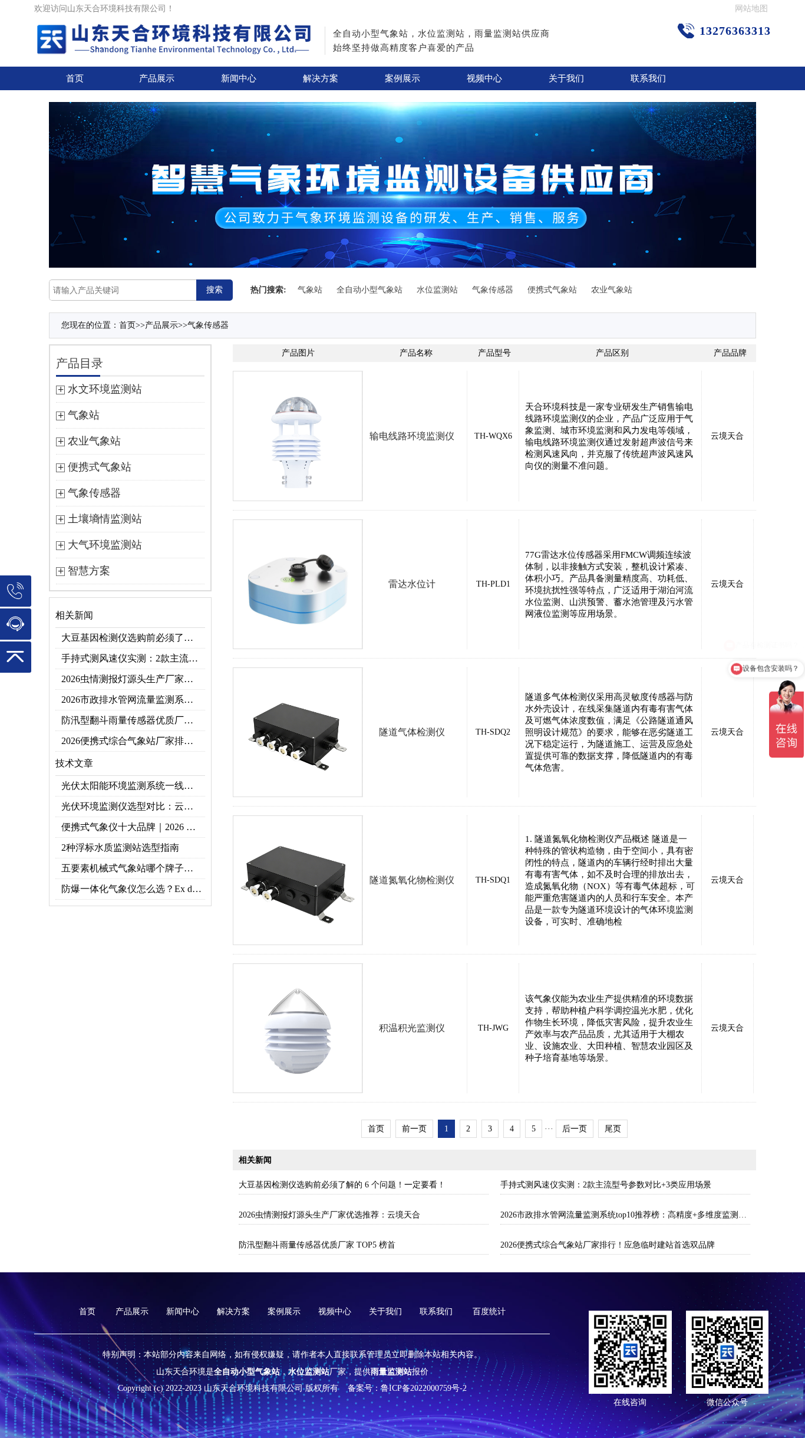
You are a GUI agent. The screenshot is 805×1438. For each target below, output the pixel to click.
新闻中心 (238, 78)
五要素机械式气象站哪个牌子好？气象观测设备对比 (133, 868)
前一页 (414, 1128)
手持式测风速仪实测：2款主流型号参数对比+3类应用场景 (133, 658)
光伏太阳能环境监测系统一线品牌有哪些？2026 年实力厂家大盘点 (133, 786)
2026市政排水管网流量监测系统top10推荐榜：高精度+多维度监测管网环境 (133, 700)
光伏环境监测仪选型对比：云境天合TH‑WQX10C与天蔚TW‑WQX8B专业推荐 (133, 806)
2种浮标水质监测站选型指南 (120, 848)
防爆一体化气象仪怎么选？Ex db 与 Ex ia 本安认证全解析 (133, 889)
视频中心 (484, 78)
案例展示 (402, 78)
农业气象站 (611, 289)
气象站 (310, 289)
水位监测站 (437, 289)
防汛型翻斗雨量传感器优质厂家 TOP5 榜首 (133, 720)
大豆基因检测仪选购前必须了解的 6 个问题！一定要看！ (133, 638)
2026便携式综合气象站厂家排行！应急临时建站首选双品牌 (133, 741)
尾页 (613, 1128)
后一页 (574, 1128)
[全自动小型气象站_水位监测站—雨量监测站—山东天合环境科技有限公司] (175, 32)
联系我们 (648, 78)
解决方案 (320, 78)
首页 (75, 78)
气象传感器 (492, 289)
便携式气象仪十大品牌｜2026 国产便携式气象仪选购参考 (133, 827)
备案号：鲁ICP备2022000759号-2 (407, 1388)
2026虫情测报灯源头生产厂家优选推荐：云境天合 (133, 679)
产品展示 (156, 78)
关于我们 (566, 78)
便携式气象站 (552, 289)
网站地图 (751, 8)
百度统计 (489, 1311)
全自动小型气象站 (369, 289)
